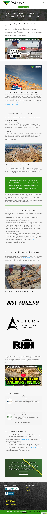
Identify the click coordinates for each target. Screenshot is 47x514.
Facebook (28, 489)
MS (33, 447)
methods (28, 117)
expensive (7, 138)
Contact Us (23, 473)
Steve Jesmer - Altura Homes (21, 408)
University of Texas (25, 439)
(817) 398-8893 (24, 7)
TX (31, 447)
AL (30, 447)
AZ (39, 447)
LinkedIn (28, 487)
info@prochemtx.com (11, 504)
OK (35, 447)
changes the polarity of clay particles (28, 184)
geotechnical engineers (27, 257)
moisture (21, 123)
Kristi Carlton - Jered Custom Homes (22, 422)
